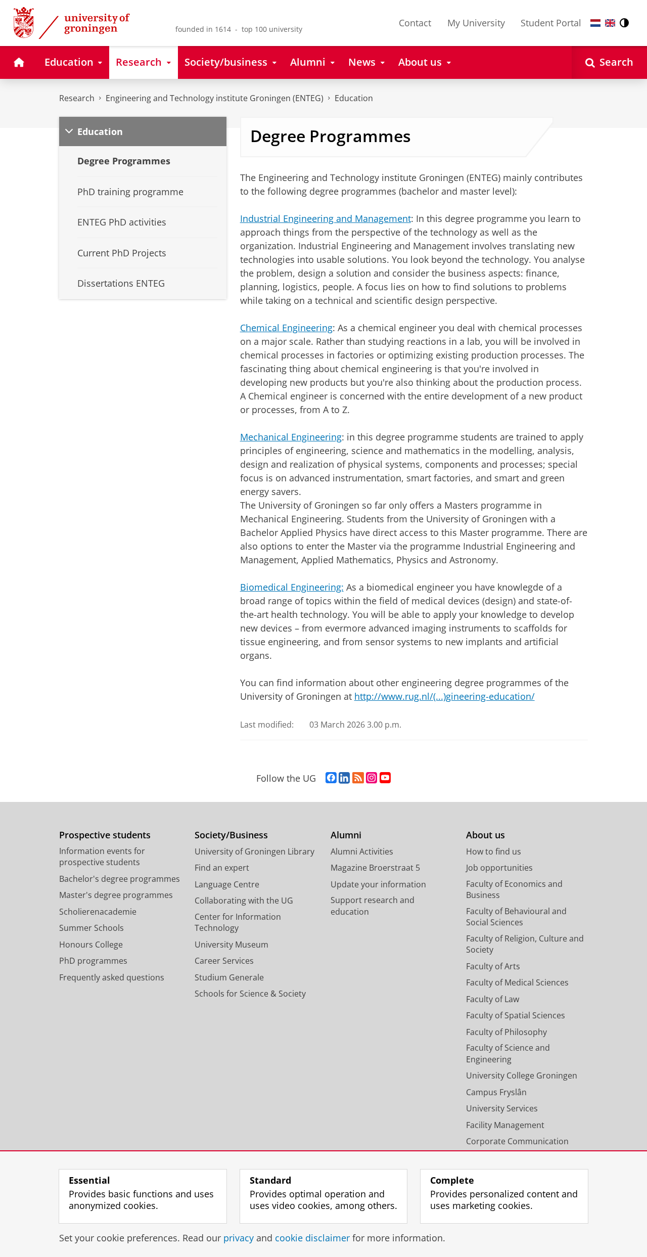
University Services (502, 1108)
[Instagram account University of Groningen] (371, 778)
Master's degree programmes (116, 895)
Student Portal (551, 23)
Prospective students (105, 835)
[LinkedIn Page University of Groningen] (344, 778)
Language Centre (227, 884)
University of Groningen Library (254, 851)
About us (485, 835)
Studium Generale (229, 977)
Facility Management (505, 1125)
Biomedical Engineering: (292, 587)
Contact (415, 23)
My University (476, 23)
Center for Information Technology (238, 922)
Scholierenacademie (97, 911)
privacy (238, 1238)
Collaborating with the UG (244, 900)
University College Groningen (521, 1075)
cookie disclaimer (312, 1238)
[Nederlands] (595, 23)
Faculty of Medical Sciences (517, 982)
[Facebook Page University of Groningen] (331, 778)
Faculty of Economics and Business (514, 889)
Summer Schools (91, 927)
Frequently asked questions (111, 977)
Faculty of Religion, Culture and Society (525, 944)
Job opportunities (499, 867)
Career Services (224, 960)
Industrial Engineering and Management (325, 218)
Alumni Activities (362, 851)
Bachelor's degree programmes (119, 878)
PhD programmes (93, 960)
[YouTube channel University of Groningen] (385, 778)
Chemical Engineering (286, 328)
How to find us (493, 851)
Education (354, 98)
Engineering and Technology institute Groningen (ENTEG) (215, 98)
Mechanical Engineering (291, 437)
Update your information (378, 884)
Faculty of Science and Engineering (508, 1053)
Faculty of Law (492, 999)
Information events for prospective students (102, 856)
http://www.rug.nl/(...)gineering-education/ (444, 696)
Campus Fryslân (496, 1092)
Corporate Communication (517, 1141)
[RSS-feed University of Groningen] (358, 778)
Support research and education (372, 905)
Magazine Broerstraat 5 (375, 867)
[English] (610, 23)
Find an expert (222, 867)
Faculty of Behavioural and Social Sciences (516, 917)
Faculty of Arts (493, 966)
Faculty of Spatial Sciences (515, 1015)
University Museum (231, 944)
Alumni (346, 835)
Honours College (91, 944)
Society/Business (231, 835)
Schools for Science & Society (250, 993)
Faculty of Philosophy (506, 1032)
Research (77, 98)
